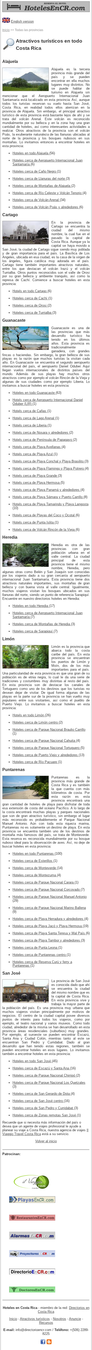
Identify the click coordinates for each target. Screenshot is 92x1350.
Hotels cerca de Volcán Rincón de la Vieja (44, 529)
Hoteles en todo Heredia (31, 606)
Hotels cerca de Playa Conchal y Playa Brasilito (49, 461)
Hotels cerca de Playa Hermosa (37, 482)
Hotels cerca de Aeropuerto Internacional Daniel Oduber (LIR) (48, 402)
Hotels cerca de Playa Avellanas (37, 447)
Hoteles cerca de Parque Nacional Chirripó (44, 1075)
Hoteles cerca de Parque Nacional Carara (44, 882)
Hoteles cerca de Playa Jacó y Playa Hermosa (48, 926)
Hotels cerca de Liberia (30, 425)
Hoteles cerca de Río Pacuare (35, 762)
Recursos (46, 1323)
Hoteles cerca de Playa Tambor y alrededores (47, 940)
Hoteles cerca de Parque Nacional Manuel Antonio (50, 897)
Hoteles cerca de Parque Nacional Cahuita (44, 741)
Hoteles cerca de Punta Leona (35, 947)
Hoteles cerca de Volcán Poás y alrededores (46, 207)
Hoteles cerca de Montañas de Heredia (42, 624)
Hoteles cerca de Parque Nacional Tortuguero (46, 748)
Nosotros (59, 1319)
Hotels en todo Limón (29, 715)
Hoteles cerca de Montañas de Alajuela (42, 186)
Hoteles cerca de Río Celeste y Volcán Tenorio (48, 193)
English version (22, 21)
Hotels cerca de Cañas (30, 411)
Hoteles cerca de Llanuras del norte (39, 178)
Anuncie (75, 1319)
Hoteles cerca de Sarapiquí (33, 631)
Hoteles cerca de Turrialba (32, 313)
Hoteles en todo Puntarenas (34, 853)
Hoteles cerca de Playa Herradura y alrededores (48, 919)
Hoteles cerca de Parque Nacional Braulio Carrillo (49, 729)
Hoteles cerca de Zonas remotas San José (45, 1115)
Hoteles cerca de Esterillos (33, 861)
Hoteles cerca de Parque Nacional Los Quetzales (49, 1083)
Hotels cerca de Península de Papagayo (43, 440)
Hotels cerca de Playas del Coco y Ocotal (44, 515)
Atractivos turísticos (35, 1319)
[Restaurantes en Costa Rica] (32, 1217)
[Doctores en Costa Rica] (32, 1289)
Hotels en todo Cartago (30, 291)
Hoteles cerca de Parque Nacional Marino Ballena (49, 908)
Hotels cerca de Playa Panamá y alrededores (46, 490)
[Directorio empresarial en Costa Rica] (32, 1271)
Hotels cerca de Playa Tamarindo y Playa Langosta (50, 504)
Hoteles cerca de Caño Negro (35, 171)
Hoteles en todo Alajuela (31, 153)
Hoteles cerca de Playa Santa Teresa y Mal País (49, 933)
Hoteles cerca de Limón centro (36, 722)
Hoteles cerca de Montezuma (35, 875)
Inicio (6, 30)
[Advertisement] (32, 1164)
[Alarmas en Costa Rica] (32, 1235)
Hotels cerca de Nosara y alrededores (41, 432)
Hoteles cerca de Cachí (30, 298)
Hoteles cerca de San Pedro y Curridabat (43, 1108)
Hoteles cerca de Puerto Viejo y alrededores (46, 755)
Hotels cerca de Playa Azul (33, 454)
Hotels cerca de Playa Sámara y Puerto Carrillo (48, 497)
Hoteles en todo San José (32, 1061)
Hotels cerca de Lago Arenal (34, 418)
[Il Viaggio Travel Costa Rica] (32, 1181)
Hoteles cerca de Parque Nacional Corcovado (47, 889)
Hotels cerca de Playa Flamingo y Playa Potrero (49, 468)
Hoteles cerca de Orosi (30, 305)
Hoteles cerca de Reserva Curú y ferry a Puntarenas (42, 964)
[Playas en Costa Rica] (32, 1199)
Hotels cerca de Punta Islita (34, 522)
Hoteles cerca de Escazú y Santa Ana (41, 1068)
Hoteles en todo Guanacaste (34, 393)
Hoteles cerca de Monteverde (35, 868)
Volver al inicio (46, 1141)
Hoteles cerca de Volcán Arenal (36, 200)
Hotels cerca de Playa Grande (35, 476)
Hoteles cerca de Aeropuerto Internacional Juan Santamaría (48, 162)
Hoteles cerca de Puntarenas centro (40, 955)
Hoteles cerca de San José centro (38, 1101)
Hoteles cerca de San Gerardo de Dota (42, 1094)
